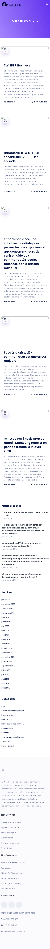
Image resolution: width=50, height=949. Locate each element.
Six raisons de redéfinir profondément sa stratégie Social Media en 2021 (21, 545)
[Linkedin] (19, 905)
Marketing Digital (8, 832)
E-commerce (7, 715)
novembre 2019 (7, 657)
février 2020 (6, 644)
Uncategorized (7, 746)
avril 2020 (5, 635)
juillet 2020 (5, 622)
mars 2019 (5, 688)
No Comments (40, 102)
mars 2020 (5, 639)
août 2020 (5, 617)
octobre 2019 (6, 661)
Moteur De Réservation (11, 873)
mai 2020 (5, 630)
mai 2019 (5, 679)
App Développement (10, 827)
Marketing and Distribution (12, 724)
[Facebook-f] (4, 905)
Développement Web (11, 822)
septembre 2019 (8, 666)
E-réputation (6, 848)
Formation (5, 868)
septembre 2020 (8, 613)
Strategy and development (13, 737)
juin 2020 (5, 626)
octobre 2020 (7, 608)
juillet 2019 (5, 670)
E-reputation (6, 719)
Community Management (12, 710)
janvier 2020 (6, 648)
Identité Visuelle (8, 888)
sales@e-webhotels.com (15, 931)
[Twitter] (11, 905)
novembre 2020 (8, 604)
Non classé (6, 732)
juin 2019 (4, 674)
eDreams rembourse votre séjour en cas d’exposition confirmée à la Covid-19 (21, 575)
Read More (8, 102)
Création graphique (10, 843)
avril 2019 (5, 683)
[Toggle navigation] (47, 4)
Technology (6, 741)
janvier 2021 (6, 600)
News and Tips (7, 728)
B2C (3, 706)
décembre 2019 (8, 652)
